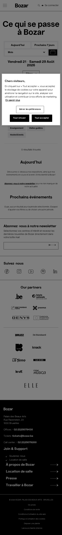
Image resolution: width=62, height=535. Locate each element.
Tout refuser (19, 118)
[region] (31, 100)
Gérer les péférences (30, 109)
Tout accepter (42, 118)
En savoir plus (12, 101)
